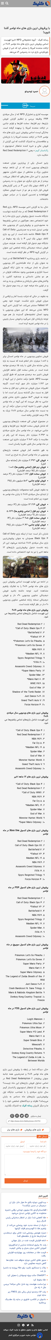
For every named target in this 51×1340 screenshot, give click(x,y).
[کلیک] (41, 3)
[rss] (32, 1325)
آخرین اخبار (43, 1196)
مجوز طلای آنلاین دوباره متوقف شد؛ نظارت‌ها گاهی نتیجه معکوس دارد (26, 1262)
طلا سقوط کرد (39, 1280)
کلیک (11, 1330)
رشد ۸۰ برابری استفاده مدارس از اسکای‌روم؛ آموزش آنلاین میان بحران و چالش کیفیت (27, 1246)
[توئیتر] (22, 1116)
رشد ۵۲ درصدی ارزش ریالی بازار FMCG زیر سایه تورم (27, 1293)
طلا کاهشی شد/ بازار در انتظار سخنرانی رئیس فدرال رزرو (26, 1219)
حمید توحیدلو (31, 91)
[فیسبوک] (17, 1116)
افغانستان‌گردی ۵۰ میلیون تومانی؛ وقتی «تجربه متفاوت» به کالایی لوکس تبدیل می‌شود (25, 1211)
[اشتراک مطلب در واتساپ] (12, 1116)
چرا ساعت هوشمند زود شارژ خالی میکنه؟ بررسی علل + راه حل (25, 1286)
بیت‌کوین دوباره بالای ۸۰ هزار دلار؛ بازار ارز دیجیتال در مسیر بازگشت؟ (27, 1204)
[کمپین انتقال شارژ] (25, 106)
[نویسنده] (44, 91)
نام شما (43, 1141)
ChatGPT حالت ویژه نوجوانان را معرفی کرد (26, 1275)
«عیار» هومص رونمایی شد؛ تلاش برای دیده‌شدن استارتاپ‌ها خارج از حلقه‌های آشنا (25, 1234)
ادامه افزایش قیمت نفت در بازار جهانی (28, 1240)
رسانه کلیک (27, 1105)
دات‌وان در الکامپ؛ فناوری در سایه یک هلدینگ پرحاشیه (25, 1301)
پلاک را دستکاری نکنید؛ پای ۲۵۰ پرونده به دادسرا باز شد (24, 1269)
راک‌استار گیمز (41, 150)
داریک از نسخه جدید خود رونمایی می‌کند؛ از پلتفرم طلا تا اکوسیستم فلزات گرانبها (26, 1227)
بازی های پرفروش (33, 1129)
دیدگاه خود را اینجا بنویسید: (34, 1151)
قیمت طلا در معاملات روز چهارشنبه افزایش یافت (27, 1254)
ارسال (25, 1180)
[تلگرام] (27, 1116)
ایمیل (22, 1141)
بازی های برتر (13, 1129)
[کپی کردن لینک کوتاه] (25, 1121)
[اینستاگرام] (18, 1325)
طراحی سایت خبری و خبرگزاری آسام (22, 1335)
